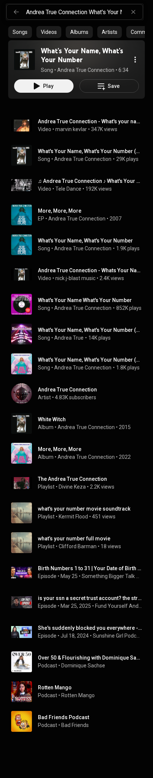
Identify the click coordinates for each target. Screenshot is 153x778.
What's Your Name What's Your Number (85, 300)
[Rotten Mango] (79, 691)
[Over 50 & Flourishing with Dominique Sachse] (79, 662)
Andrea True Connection (82, 159)
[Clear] (133, 12)
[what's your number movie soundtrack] (79, 513)
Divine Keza (72, 487)
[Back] (16, 12)
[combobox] (84, 11)
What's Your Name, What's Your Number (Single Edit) (90, 151)
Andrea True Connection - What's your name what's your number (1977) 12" (90, 121)
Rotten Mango (78, 695)
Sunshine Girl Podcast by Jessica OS (117, 636)
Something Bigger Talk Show (112, 576)
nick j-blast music (75, 278)
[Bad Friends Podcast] (79, 721)
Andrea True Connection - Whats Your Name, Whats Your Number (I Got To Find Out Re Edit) (90, 270)
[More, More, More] (79, 215)
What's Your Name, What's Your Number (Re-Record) (90, 330)
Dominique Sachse (83, 666)
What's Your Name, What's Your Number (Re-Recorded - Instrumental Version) (90, 360)
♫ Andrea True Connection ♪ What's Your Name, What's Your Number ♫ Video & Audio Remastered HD (90, 181)
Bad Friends (75, 725)
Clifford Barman (78, 546)
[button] (24, 59)
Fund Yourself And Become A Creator (118, 606)
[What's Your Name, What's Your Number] (24, 59)
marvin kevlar (71, 129)
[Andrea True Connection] (79, 394)
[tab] (20, 32)
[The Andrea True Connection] (79, 483)
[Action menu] (135, 59)
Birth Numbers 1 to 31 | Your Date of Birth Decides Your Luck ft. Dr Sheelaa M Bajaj (90, 568)
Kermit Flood (73, 517)
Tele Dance (68, 189)
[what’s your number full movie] (79, 543)
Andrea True (69, 338)
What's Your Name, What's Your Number (85, 241)
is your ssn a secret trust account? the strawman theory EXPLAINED (90, 598)
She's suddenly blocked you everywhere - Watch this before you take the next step (90, 628)
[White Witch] (79, 423)
